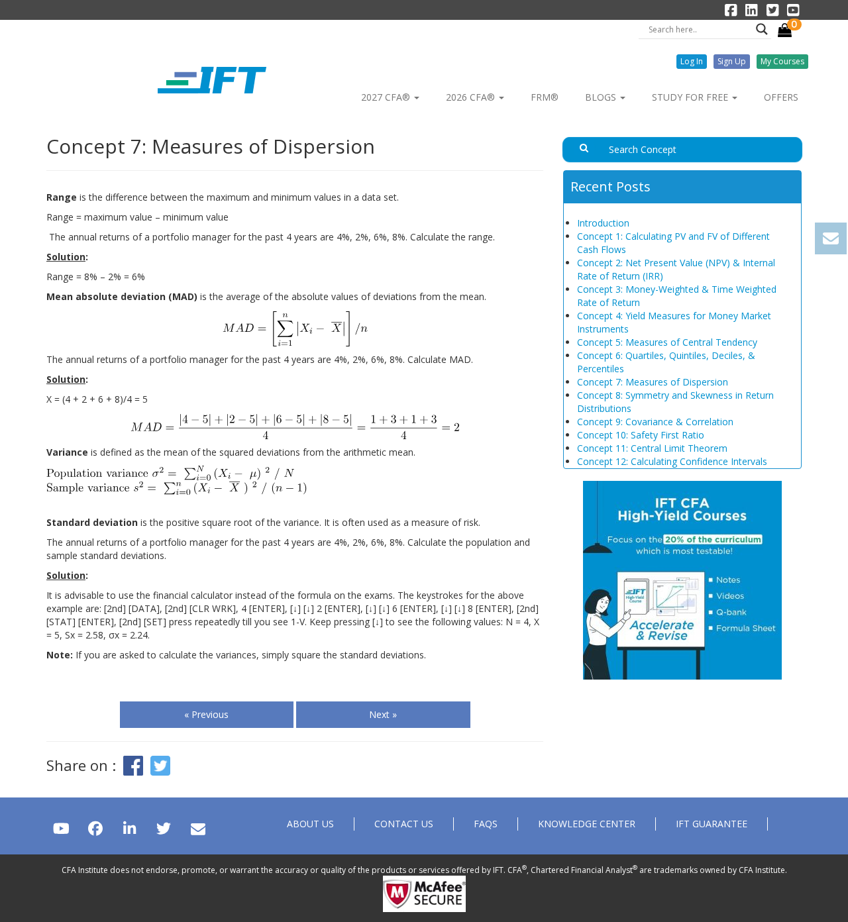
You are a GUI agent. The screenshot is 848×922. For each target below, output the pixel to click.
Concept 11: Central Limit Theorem (652, 448)
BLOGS (602, 97)
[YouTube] (61, 828)
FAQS (486, 823)
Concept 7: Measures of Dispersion (652, 382)
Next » (383, 714)
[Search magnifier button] (762, 29)
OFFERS (781, 97)
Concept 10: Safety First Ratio (640, 435)
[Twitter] (163, 828)
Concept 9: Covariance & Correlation (655, 421)
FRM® (544, 97)
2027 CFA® (387, 97)
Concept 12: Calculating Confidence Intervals (672, 461)
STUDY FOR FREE (691, 97)
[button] (691, 62)
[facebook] (95, 828)
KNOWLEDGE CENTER (586, 823)
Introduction (603, 223)
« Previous (206, 714)
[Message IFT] (198, 828)
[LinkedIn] (129, 828)
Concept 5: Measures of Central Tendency (667, 342)
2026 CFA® (472, 97)
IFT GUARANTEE (711, 823)
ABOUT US (310, 823)
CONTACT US (403, 823)
